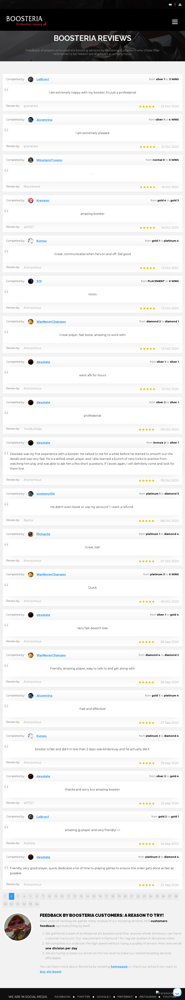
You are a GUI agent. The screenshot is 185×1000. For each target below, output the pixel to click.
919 (39, 281)
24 (150, 896)
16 (100, 896)
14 (87, 896)
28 (176, 896)
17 (106, 896)
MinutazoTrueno (49, 160)
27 (169, 896)
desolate (43, 362)
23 (144, 896)
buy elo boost (50, 971)
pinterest (125, 996)
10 (62, 896)
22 (138, 896)
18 (112, 896)
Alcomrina (44, 120)
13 (81, 896)
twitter (83, 996)
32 (24, 904)
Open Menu (175, 21)
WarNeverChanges (51, 321)
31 (18, 904)
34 (36, 904)
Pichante (43, 534)
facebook (62, 996)
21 (131, 896)
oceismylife (45, 493)
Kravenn (42, 200)
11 (68, 896)
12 (75, 896)
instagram (147, 996)
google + (104, 996)
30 (11, 904)
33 (30, 904)
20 (125, 896)
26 (163, 896)
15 (94, 896)
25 (157, 896)
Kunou (41, 241)
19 (119, 896)
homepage (119, 966)
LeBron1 (42, 79)
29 (5, 904)
